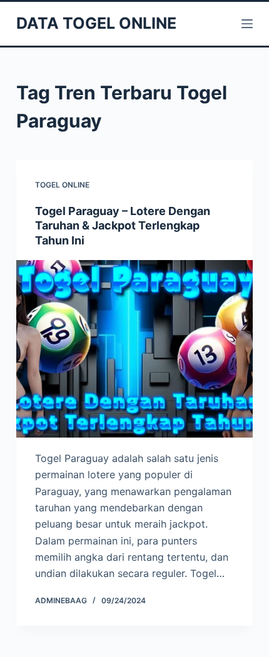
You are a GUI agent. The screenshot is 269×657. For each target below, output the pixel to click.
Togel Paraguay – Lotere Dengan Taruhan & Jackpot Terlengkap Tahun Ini (122, 225)
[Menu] (247, 23)
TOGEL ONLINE (62, 184)
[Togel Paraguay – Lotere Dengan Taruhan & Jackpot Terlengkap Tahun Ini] (134, 349)
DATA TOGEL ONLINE (96, 23)
